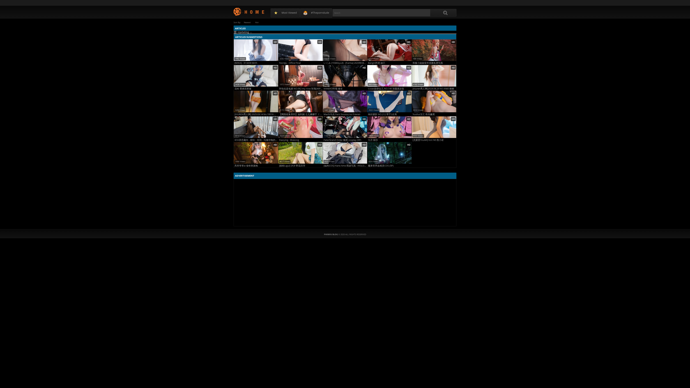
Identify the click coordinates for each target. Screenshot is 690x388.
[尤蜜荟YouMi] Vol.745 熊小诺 (428, 140)
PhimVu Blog (249, 12)
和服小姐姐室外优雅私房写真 (428, 62)
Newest (247, 22)
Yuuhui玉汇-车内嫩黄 (424, 114)
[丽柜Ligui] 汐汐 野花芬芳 (292, 165)
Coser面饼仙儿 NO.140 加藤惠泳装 (386, 88)
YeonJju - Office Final (290, 62)
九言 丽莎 (373, 140)
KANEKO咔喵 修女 (333, 88)
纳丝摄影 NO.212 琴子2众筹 (382, 114)
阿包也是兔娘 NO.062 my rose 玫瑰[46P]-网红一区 (301, 88)
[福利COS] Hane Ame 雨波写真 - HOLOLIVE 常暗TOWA (345, 165)
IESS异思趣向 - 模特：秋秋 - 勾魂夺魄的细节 (256, 140)
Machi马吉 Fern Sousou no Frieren (342, 114)
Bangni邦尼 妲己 (376, 62)
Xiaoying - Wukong (289, 140)
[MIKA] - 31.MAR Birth (245, 62)
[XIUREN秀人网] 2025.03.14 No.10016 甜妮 (256, 114)
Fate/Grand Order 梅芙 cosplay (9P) (342, 140)
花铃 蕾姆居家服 (242, 88)
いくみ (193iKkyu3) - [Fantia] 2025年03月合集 (345, 62)
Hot (257, 22)
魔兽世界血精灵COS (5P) (381, 165)
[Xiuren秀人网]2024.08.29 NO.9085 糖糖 (433, 88)
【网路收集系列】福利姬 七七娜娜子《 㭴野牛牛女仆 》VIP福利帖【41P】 (301, 114)
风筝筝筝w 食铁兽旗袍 (246, 165)
